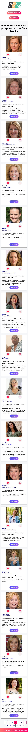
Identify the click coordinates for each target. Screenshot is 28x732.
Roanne (4, 59)
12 (20, 725)
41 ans (13, 144)
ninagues (4, 271)
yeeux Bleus (5, 614)
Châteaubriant (6, 144)
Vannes (4, 316)
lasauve (4, 571)
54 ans (7, 358)
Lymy (3, 357)
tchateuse (5, 143)
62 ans (9, 59)
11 (17, 725)
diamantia (4, 485)
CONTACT (24, 730)
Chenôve (4, 401)
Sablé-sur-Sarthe (6, 487)
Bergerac (4, 444)
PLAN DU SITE (16, 730)
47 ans (10, 444)
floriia (3, 699)
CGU (9, 730)
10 (14, 725)
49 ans (13, 530)
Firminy (4, 187)
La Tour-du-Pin (6, 530)
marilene (4, 100)
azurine (4, 400)
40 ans (8, 615)
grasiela (4, 314)
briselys (4, 528)
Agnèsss (4, 657)
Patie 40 (4, 228)
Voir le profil (14, 73)
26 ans (10, 701)
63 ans (9, 187)
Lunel (3, 615)
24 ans (10, 230)
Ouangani (4, 701)
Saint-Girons (5, 101)
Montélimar (5, 658)
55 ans (9, 316)
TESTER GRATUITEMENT (14, 12)
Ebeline (4, 57)
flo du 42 (4, 186)
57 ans (10, 401)
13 (23, 725)
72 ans (9, 573)
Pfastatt (4, 573)
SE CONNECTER (14, 17)
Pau (3, 358)
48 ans (14, 273)
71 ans (14, 487)
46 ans (12, 101)
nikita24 (4, 443)
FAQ (6, 730)
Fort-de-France (6, 273)
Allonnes (4, 230)
